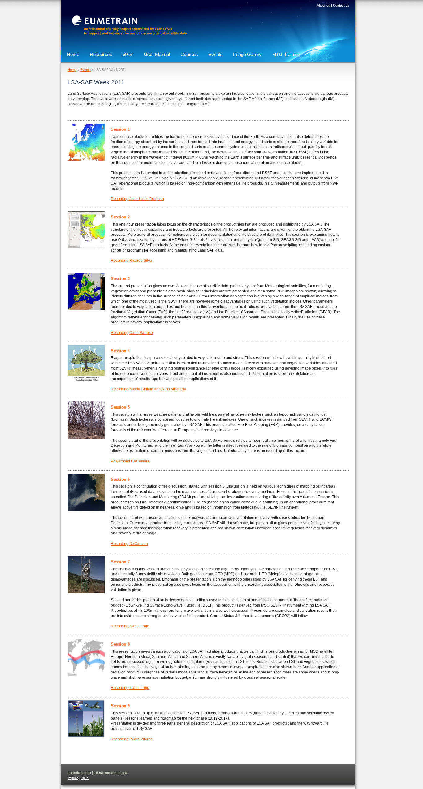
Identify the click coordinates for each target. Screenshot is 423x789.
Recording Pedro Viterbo (132, 739)
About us (323, 5)
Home (73, 54)
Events (215, 54)
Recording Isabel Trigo (130, 626)
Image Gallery (247, 54)
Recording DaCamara (129, 543)
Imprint (73, 778)
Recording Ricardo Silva (131, 260)
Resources (101, 54)
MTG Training (286, 54)
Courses (189, 54)
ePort (128, 54)
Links (85, 778)
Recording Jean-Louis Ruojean (137, 199)
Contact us (341, 5)
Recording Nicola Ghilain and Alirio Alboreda (148, 389)
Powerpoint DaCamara (130, 461)
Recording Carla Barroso (132, 333)
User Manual (157, 54)
